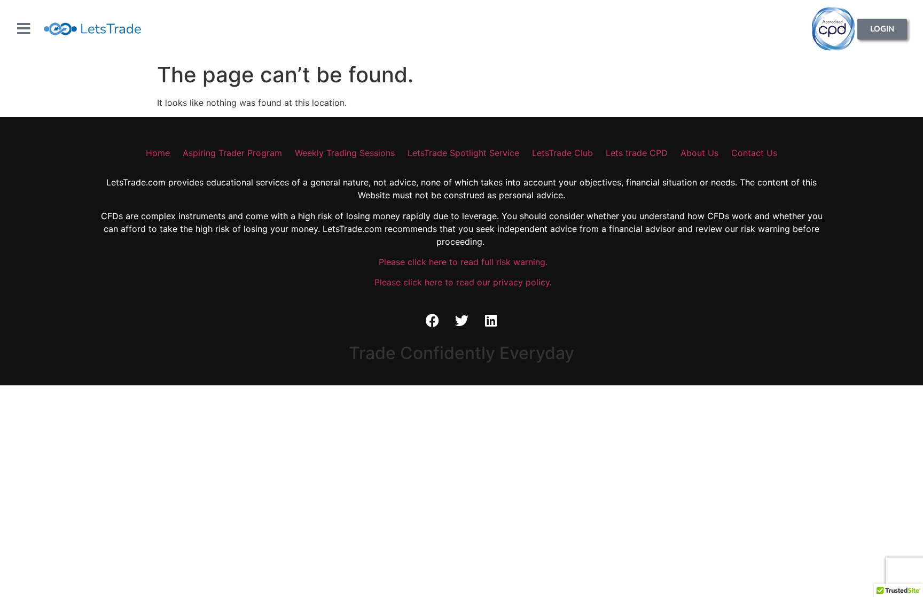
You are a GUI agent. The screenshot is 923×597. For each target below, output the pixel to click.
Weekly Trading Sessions (345, 153)
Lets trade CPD (637, 153)
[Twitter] (461, 320)
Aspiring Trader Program (232, 153)
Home (158, 153)
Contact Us (754, 153)
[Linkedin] (491, 320)
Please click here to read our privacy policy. (462, 282)
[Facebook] (432, 320)
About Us (699, 153)
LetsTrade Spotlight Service (463, 153)
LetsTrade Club (562, 153)
